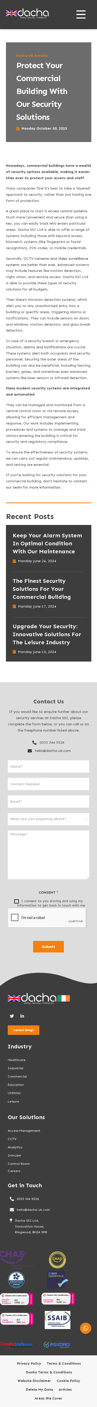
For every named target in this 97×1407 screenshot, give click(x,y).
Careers (14, 1171)
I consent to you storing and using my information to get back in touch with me (51, 903)
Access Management (24, 1131)
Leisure (13, 1101)
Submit (48, 947)
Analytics (15, 1147)
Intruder (14, 1155)
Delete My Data (39, 1390)
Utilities (14, 1093)
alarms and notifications (45, 347)
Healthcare (17, 1060)
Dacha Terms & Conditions (49, 1372)
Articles (65, 1390)
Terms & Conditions (64, 1364)
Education (16, 1085)
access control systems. (68, 211)
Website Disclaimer (34, 1381)
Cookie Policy (68, 1381)
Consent (48, 892)
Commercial (17, 1076)
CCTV (12, 1139)
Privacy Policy (29, 1364)
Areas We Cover (48, 1398)
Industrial (15, 1068)
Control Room (19, 1164)
